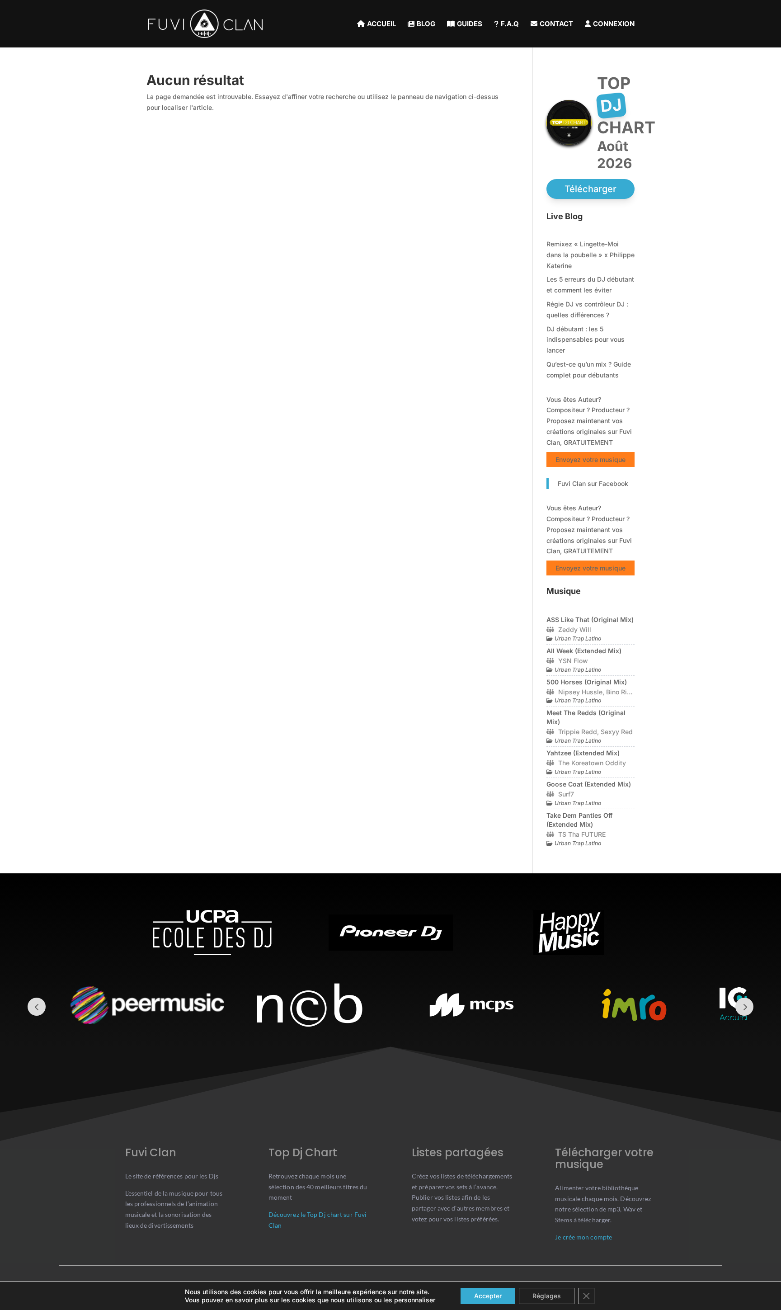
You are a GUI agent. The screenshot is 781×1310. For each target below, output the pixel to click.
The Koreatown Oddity (592, 763)
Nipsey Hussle (580, 692)
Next (744, 1007)
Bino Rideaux (625, 692)
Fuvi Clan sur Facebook (593, 483)
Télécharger (590, 189)
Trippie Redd (577, 731)
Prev (37, 1007)
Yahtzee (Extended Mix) (583, 753)
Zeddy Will (574, 629)
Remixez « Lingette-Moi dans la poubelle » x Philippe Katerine (590, 254)
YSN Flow (573, 660)
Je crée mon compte (583, 1237)
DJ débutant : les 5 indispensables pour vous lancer (585, 339)
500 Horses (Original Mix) (586, 682)
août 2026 (614, 154)
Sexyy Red (617, 731)
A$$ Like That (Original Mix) (590, 619)
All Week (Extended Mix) (583, 651)
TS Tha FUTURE (582, 834)
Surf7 (566, 794)
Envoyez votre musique (590, 459)
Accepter (488, 1296)
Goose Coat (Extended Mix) (588, 784)
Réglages (546, 1296)
